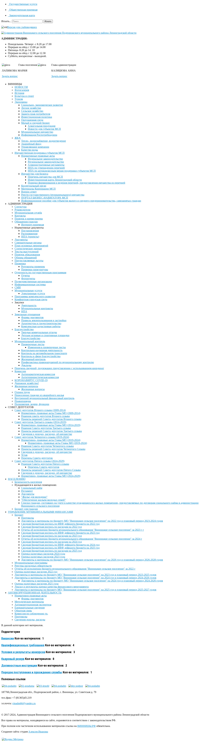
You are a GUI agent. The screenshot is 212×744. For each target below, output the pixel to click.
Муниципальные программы (31, 562)
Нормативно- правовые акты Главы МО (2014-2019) (50, 425)
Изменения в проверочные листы (47, 347)
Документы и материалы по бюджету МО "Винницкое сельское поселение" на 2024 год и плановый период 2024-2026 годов (85, 577)
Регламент (27, 491)
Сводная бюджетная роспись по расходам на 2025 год (51, 550)
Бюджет (19, 514)
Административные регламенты (46, 164)
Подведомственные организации (33, 281)
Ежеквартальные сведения (30, 607)
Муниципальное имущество (37, 131)
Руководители (22, 209)
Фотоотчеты (28, 278)
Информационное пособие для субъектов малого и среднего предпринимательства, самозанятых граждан (81, 200)
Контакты (20, 215)
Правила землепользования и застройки (43, 320)
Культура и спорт (24, 96)
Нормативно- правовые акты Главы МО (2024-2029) (50, 476)
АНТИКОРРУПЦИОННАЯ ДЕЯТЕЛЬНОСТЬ (34, 592)
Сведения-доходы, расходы (30, 619)
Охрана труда (22, 392)
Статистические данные (28, 248)
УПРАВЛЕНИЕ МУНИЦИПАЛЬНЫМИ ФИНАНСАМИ (40, 511)
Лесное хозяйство (31, 108)
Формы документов (32, 317)
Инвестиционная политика (36, 117)
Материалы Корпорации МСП (38, 188)
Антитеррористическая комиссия (40, 377)
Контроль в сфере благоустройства (40, 356)
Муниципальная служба (28, 212)
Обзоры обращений (26, 257)
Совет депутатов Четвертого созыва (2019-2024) (42, 437)
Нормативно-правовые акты (31, 595)
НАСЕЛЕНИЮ (16, 479)
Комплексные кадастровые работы (40, 326)
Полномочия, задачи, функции (32, 404)
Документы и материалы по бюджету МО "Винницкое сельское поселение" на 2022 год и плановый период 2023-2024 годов (92, 520)
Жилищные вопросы (26, 386)
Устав (24, 455)
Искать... (6, 21)
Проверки (20, 263)
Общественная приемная (23, 9)
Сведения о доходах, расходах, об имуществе (46, 434)
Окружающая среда (32, 120)
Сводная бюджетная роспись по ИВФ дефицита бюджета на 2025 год (60, 547)
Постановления (30, 230)
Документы (21, 239)
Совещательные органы (28, 242)
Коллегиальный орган (33, 185)
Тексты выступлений (27, 251)
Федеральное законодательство (45, 158)
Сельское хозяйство (32, 111)
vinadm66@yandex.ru (24, 703)
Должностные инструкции (19, 665)
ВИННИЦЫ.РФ (86, 726)
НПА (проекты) (30, 236)
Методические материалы (29, 601)
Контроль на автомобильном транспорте (44, 353)
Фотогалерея (22, 90)
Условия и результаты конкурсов (23, 652)
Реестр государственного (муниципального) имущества (52, 194)
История (19, 93)
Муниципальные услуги (28, 290)
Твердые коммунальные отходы (39, 332)
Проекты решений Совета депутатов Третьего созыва (51, 431)
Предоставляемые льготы (29, 260)
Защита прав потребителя (35, 114)
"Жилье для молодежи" (34, 497)
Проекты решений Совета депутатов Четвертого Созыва (53, 449)
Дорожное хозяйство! (27, 383)
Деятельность (28, 305)
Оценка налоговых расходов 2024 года (43, 553)
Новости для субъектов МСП (44, 128)
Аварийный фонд (31, 143)
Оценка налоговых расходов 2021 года (36, 583)
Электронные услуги (33, 293)
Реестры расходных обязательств (33, 565)
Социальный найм (31, 488)
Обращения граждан (26, 221)
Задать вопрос (10, 76)
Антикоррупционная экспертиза (33, 604)
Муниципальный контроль (30, 341)
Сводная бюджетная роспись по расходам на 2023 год (51, 535)
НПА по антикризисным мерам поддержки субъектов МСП (62, 170)
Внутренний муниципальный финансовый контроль (44, 398)
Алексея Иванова (38, 731)
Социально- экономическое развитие (42, 105)
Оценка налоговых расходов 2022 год (36, 571)
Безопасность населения (28, 482)
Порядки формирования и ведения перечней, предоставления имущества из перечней (76, 182)
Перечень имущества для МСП (45, 176)
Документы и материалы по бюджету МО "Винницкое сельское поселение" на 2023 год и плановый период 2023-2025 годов (85, 574)
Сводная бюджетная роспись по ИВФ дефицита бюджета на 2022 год (60, 523)
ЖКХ (18, 137)
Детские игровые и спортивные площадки (45, 335)
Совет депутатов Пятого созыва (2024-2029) (39, 461)
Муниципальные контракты (37, 308)
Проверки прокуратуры (34, 269)
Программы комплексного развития (35, 296)
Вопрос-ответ (29, 191)
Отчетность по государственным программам (40, 272)
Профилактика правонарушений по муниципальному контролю (57, 362)
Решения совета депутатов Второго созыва (45, 416)
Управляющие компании (35, 146)
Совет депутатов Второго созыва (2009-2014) (40, 410)
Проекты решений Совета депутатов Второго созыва (51, 419)
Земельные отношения (27, 314)
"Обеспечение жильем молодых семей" (43, 499)
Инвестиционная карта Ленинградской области (55, 179)
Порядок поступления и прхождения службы (31, 672)
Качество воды (29, 149)
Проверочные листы (32, 344)
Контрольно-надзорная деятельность (41, 350)
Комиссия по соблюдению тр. (31, 613)
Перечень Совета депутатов (37, 458)
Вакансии (7, 638)
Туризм (19, 99)
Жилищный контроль (33, 359)
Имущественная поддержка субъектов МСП (40, 152)
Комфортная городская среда (31, 299)
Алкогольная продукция (41, 125)
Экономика (21, 102)
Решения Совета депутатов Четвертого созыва (47, 446)
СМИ (18, 287)
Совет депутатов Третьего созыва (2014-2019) (40, 422)
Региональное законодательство (46, 161)
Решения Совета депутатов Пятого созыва (45, 464)
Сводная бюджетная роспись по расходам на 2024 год (51, 541)
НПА (24, 311)
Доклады (26, 365)
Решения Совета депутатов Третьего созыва (46, 428)
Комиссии (20, 371)
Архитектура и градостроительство (41, 323)
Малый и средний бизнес (35, 123)
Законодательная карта (22, 15)
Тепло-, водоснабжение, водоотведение (43, 140)
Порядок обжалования (27, 254)
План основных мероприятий (31, 245)
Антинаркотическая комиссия (38, 374)
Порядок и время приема (29, 218)
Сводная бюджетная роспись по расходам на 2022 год (51, 526)
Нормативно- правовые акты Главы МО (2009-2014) (50, 413)
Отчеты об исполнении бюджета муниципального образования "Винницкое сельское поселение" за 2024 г (81, 538)
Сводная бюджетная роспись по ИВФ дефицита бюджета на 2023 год (60, 532)
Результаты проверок (33, 266)
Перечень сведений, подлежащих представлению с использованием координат (59, 368)
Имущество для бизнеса (34, 173)
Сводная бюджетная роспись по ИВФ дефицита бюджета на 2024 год (60, 544)
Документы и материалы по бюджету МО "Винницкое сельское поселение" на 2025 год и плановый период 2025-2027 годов (85, 589)
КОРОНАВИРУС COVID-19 (31, 380)
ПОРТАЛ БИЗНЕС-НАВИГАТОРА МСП (44, 197)
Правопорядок (23, 401)
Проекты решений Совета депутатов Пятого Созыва (51, 470)
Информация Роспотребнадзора (39, 134)
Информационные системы (30, 284)
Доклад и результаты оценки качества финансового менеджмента (52, 586)
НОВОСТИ (21, 87)
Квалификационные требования (22, 645)
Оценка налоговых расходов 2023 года (43, 556)
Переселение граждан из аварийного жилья (39, 395)
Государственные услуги (23, 4)
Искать (48, 21)
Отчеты (25, 275)
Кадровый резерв (12, 659)
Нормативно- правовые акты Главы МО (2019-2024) (50, 440)
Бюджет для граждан (26, 508)
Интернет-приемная (32, 224)
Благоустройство (24, 329)
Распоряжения (29, 233)
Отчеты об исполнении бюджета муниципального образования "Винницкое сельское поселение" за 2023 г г (82, 529)
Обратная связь (23, 610)
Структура (20, 206)
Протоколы (27, 517)
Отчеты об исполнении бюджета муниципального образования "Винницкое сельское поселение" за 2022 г (75, 568)
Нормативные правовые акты (38, 155)
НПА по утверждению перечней (46, 167)
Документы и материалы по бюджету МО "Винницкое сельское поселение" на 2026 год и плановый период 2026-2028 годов (92, 559)
